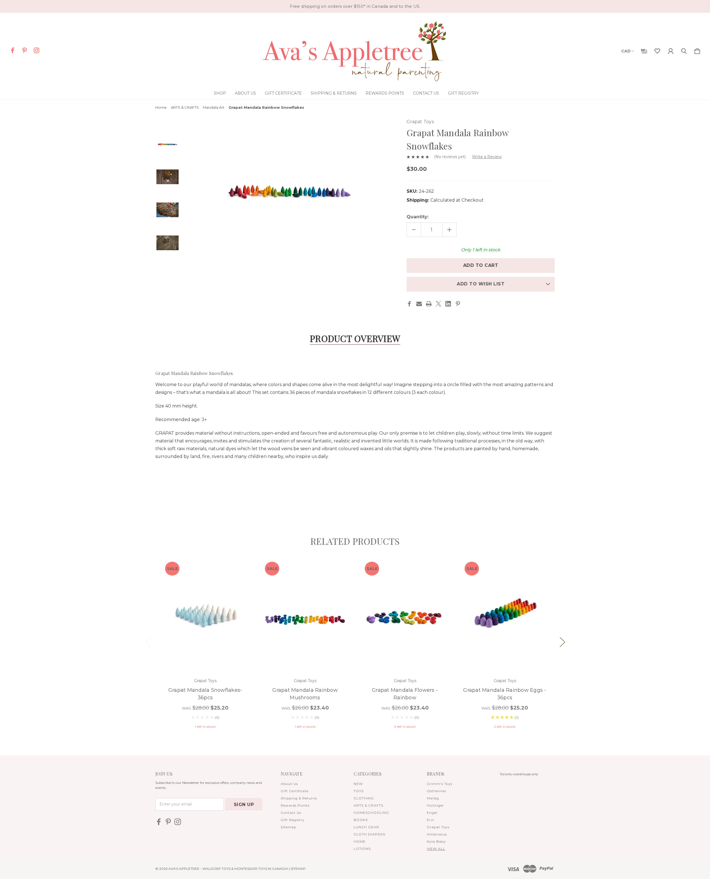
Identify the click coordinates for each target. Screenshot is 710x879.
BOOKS (361, 820)
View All (436, 849)
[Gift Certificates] (644, 50)
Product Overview (355, 338)
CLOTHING (364, 798)
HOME (360, 841)
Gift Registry (463, 93)
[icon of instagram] (36, 50)
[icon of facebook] (13, 50)
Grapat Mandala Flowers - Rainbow (405, 694)
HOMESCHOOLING (371, 812)
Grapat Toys (438, 827)
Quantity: (417, 216)
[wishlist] (657, 50)
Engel (432, 812)
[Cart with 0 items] (697, 50)
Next (562, 641)
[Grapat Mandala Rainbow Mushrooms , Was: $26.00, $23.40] (305, 614)
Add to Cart (205, 655)
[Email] (419, 304)
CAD (626, 51)
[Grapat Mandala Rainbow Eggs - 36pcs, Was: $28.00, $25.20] (504, 614)
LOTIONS (362, 849)
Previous (147, 641)
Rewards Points (385, 93)
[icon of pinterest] (24, 50)
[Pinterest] (458, 304)
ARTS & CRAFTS (368, 805)
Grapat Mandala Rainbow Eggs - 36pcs (504, 694)
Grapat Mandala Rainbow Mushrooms (305, 694)
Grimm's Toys (439, 784)
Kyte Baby (436, 841)
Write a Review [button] (487, 156)
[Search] (684, 50)
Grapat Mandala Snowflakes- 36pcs (205, 694)
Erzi (430, 820)
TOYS (359, 791)
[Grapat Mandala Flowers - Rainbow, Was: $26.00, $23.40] (405, 614)
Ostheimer (437, 791)
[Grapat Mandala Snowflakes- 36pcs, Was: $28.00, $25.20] (205, 614)
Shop (220, 93)
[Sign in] (670, 50)
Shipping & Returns (334, 93)
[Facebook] (409, 304)
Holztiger (435, 805)
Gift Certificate (283, 93)
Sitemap (288, 827)
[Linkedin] (448, 304)
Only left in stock (480, 249)
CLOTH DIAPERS (369, 834)
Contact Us (426, 93)
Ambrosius (437, 834)
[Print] (429, 304)
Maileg (433, 798)
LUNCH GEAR (366, 827)
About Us (245, 93)
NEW (358, 784)
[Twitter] (438, 304)
